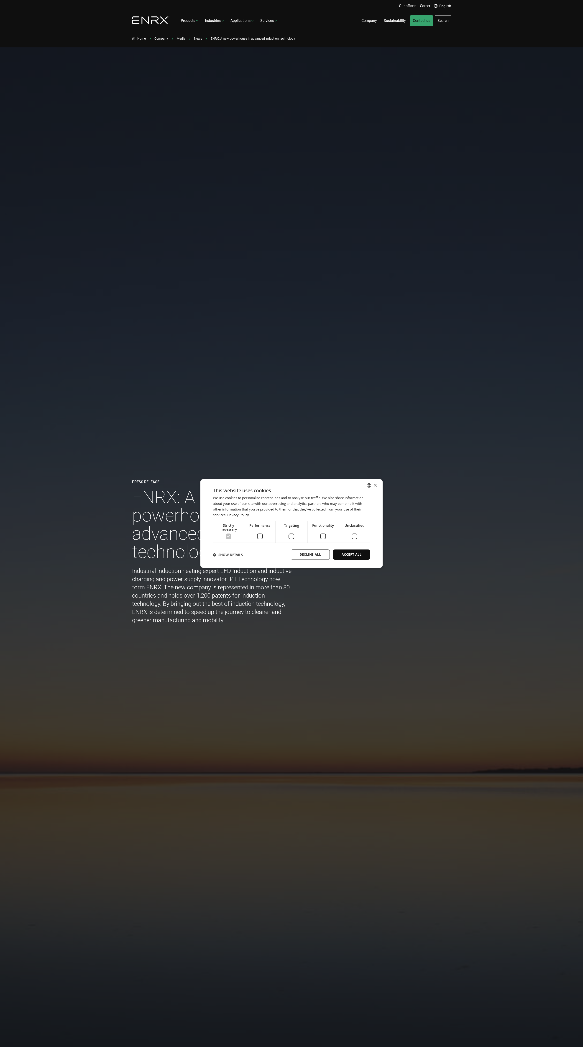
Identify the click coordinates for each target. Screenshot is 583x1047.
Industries (213, 20)
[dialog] (291, 523)
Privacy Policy (238, 515)
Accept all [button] (351, 554)
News (198, 38)
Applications (240, 20)
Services (267, 20)
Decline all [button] (310, 554)
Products (188, 20)
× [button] (375, 485)
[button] (228, 555)
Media (181, 38)
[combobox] (369, 485)
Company (161, 38)
